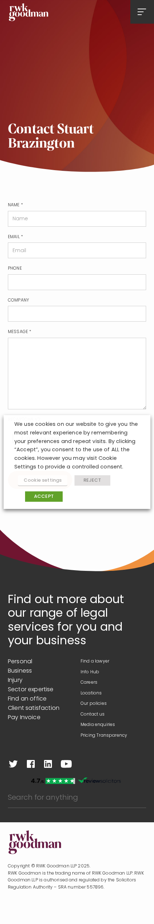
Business (20, 671)
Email (15, 237)
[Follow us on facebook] (30, 764)
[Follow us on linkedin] (48, 764)
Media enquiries (98, 725)
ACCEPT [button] (44, 496)
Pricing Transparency (104, 735)
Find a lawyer (95, 661)
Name (15, 205)
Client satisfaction (33, 708)
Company (18, 300)
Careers (89, 682)
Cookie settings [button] (43, 480)
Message (19, 332)
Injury (15, 680)
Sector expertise (31, 690)
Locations (91, 693)
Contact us (93, 714)
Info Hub (90, 672)
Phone (15, 268)
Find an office (27, 699)
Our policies (94, 704)
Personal (20, 662)
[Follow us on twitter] (13, 764)
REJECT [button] (92, 480)
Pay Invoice (24, 718)
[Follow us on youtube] (66, 764)
